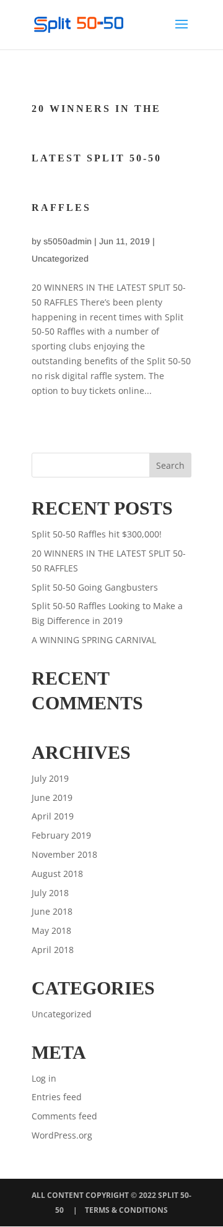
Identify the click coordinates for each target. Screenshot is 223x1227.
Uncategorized (60, 258)
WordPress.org (62, 1135)
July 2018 (50, 893)
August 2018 (57, 873)
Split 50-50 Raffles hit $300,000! (97, 534)
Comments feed (64, 1116)
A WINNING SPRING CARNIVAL (94, 640)
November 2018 (64, 854)
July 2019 (50, 778)
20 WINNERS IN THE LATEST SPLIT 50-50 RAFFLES (97, 158)
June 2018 (52, 911)
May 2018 (51, 930)
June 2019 (52, 797)
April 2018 (53, 950)
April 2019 (53, 816)
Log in (44, 1078)
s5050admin (67, 241)
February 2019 (61, 835)
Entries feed (57, 1097)
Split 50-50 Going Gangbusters (95, 587)
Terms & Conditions (126, 1210)
